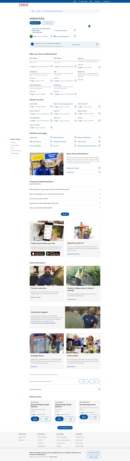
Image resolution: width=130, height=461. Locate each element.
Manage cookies (93, 457)
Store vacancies (42, 437)
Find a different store (65, 428)
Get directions (34, 22)
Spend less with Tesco (73, 254)
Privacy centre (61, 443)
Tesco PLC (40, 443)
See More (65, 214)
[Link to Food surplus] (83, 343)
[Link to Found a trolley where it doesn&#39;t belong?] (83, 276)
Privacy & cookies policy (63, 440)
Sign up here (71, 366)
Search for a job (35, 297)
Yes (84, 381)
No (92, 381)
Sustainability (41, 446)
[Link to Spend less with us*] (83, 231)
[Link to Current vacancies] (47, 276)
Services (14, 142)
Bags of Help (79, 443)
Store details (35, 418)
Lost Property (15, 145)
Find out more (71, 299)
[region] (89, 27)
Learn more (80, 64)
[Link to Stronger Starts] (47, 343)
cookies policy (53, 457)
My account (107, 1)
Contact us (97, 1)
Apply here (34, 366)
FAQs (13, 148)
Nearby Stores (15, 153)
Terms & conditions (62, 437)
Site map (59, 446)
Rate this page (79, 446)
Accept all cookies (93, 452)
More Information (16, 150)
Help (91, 1)
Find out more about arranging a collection (43, 323)
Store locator (84, 1)
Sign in (75, 1)
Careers (40, 440)
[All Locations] (33, 11)
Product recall (79, 437)
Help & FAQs (22, 437)
